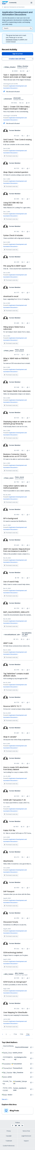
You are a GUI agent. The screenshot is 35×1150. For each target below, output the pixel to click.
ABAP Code (8, 643)
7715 (21, 1034)
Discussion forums (10, 922)
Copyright (9, 1136)
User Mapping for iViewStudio (15, 1012)
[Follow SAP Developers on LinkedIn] (22, 1125)
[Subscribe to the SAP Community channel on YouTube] (19, 1125)
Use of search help (11, 582)
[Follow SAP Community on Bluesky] (16, 1125)
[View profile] (9, 67)
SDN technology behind (12, 953)
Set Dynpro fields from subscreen (17, 391)
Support (26, 1141)
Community (12, 2)
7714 (15, 1034)
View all (4, 1099)
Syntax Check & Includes (13, 235)
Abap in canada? (10, 737)
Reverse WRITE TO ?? (12, 706)
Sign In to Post (17, 54)
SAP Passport (8, 891)
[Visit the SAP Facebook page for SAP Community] (12, 1125)
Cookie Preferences (9, 1145)
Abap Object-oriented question (15, 172)
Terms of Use (26, 1131)
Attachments (8, 861)
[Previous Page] (3, 1034)
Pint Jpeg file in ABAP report (14, 266)
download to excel (10, 296)
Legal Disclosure (26, 1136)
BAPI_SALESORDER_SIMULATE (16, 612)
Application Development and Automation (14, 7)
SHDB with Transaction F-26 (14, 800)
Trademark (9, 1141)
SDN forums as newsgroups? (15, 982)
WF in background (10, 518)
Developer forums (12, 39)
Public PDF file (9, 830)
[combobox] (17, 28)
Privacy (9, 1131)
